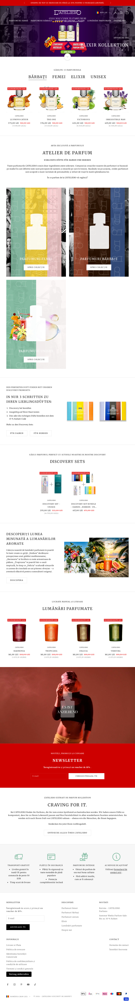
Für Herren (41, 433)
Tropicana (51, 651)
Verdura (115, 651)
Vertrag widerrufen (19, 974)
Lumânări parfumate (99, 21)
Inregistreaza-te (86, 776)
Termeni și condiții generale (19, 969)
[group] (67, 31)
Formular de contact (119, 945)
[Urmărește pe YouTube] (28, 984)
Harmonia (19, 651)
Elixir (81, 21)
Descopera (16, 580)
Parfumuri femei (18, 21)
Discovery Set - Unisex (51, 505)
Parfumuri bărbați (41, 21)
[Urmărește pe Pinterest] (21, 984)
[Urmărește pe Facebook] (7, 984)
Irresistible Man (115, 119)
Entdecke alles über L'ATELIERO (67, 833)
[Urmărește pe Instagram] (14, 984)
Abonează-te (18, 927)
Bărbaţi (37, 77)
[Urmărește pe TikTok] (35, 984)
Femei (59, 77)
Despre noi (120, 21)
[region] (67, 31)
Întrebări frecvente (118, 949)
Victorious (83, 119)
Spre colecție (36, 267)
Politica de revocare (15, 949)
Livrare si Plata (13, 945)
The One (51, 119)
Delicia (83, 651)
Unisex (99, 77)
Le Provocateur (19, 119)
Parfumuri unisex (65, 21)
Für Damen (16, 433)
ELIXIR (78, 77)
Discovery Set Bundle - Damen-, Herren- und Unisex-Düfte (84, 506)
